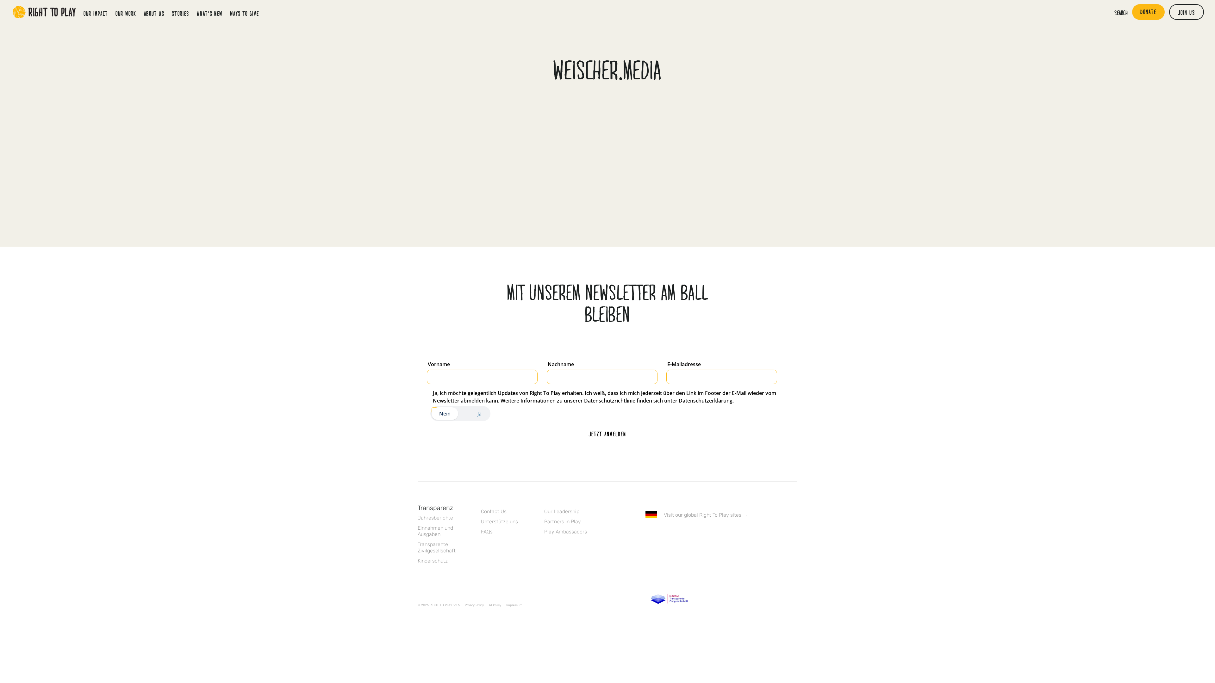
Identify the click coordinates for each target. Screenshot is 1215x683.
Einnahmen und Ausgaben (435, 531)
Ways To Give (244, 13)
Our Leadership (561, 511)
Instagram (675, 533)
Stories (180, 13)
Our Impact (96, 13)
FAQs (487, 532)
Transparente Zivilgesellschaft (437, 547)
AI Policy (495, 605)
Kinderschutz (433, 561)
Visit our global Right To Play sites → (706, 515)
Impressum (514, 605)
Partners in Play (562, 522)
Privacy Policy (474, 605)
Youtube (702, 533)
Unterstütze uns (499, 522)
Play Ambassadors (565, 532)
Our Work (125, 13)
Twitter (662, 533)
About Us (154, 13)
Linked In (688, 533)
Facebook (648, 533)
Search (1121, 12)
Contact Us (494, 511)
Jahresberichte (435, 518)
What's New (209, 13)
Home (44, 12)
